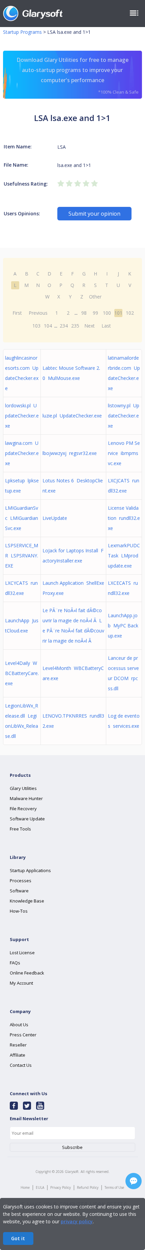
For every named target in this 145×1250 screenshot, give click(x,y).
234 (64, 325)
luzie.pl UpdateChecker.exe (72, 415)
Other (95, 296)
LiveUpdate (56, 518)
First (17, 313)
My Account (21, 983)
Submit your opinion (94, 213)
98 (84, 313)
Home (25, 1187)
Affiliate (17, 1055)
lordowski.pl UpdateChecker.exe (22, 415)
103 (36, 325)
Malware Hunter (26, 798)
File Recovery (23, 809)
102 (130, 313)
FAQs (15, 963)
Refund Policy (87, 1187)
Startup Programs (22, 32)
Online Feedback (27, 973)
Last (106, 325)
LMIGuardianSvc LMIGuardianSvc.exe (21, 518)
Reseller (18, 1045)
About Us (19, 1024)
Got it (18, 1238)
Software (19, 891)
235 (75, 325)
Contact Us (21, 1065)
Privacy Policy (60, 1187)
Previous (38, 313)
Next (89, 325)
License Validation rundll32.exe (124, 518)
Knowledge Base (27, 901)
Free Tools (20, 829)
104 (48, 325)
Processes (20, 881)
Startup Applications (30, 870)
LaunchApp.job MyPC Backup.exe (123, 625)
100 (107, 313)
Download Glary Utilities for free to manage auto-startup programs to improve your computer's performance (78, 75)
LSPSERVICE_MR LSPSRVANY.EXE (21, 555)
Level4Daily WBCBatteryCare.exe (22, 673)
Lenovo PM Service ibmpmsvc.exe (124, 453)
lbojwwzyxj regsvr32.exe (69, 453)
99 (95, 313)
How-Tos (19, 911)
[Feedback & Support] (133, 1181)
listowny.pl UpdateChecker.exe (123, 415)
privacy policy (77, 1221)
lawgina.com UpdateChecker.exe (22, 453)
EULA (40, 1187)
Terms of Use (114, 1187)
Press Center (23, 1035)
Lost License (22, 952)
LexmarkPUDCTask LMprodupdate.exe (124, 555)
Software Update (27, 819)
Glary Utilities (23, 788)
